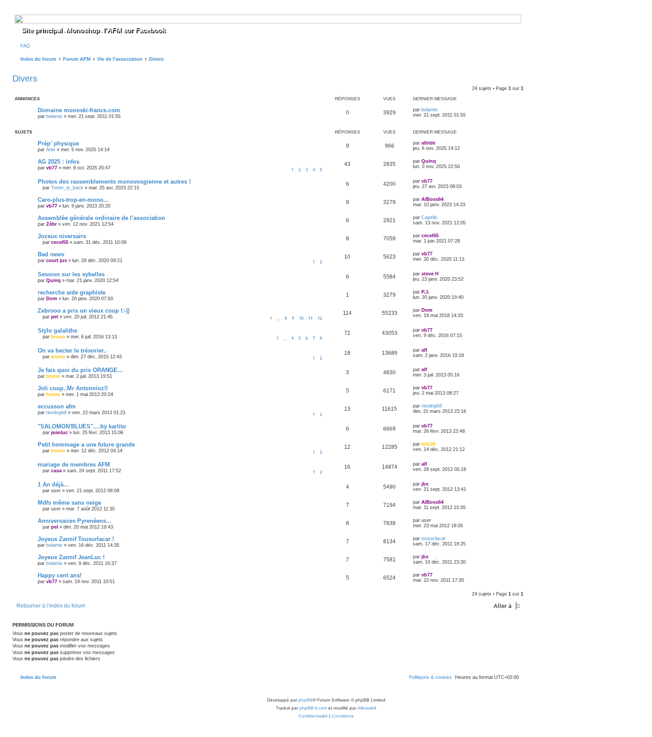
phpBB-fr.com (313, 708)
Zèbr (51, 224)
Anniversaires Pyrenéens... (74, 520)
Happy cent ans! (60, 575)
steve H (430, 273)
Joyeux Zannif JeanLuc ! (71, 557)
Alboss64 (367, 708)
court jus (56, 260)
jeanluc (59, 432)
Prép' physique (58, 143)
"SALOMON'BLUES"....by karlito (82, 426)
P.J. (425, 291)
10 (301, 318)
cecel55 (59, 242)
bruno (58, 336)
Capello (429, 217)
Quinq (428, 161)
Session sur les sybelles (71, 274)
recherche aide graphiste (72, 292)
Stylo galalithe (57, 330)
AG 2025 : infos (58, 161)
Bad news (51, 254)
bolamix (54, 116)
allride (428, 142)
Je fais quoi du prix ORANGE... (80, 370)
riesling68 (56, 412)
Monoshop (82, 30)
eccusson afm (57, 406)
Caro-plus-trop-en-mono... (73, 199)
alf (424, 350)
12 (320, 318)
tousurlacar (433, 538)
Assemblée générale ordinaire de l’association (101, 218)
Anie (50, 149)
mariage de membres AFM (74, 464)
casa (56, 470)
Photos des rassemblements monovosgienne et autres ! (114, 181)
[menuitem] (23, 45)
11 (310, 318)
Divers (24, 78)
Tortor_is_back (67, 187)
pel (54, 316)
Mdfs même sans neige (69, 502)
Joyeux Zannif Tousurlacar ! (76, 539)
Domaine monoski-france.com (79, 110)
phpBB (306, 700)
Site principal (41, 30)
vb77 (51, 167)
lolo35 (428, 444)
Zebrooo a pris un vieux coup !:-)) (84, 310)
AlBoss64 (432, 199)
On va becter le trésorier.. (72, 350)
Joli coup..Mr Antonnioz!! (73, 388)
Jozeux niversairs (62, 236)
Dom (51, 298)
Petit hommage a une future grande (86, 444)
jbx (424, 483)
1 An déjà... (53, 484)
